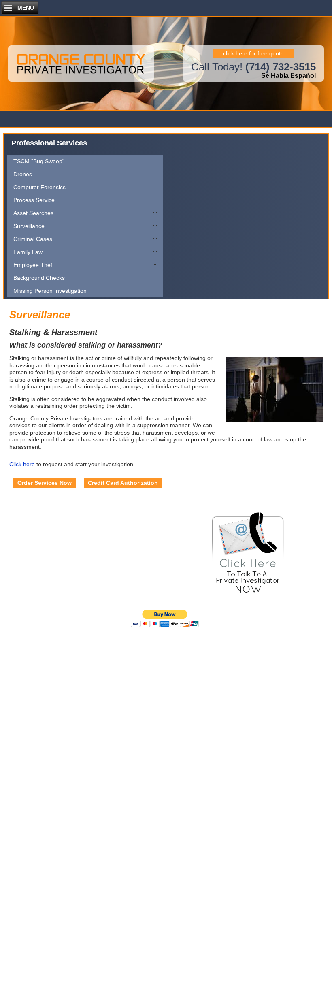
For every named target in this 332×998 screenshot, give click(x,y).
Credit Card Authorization (123, 483)
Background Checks (39, 278)
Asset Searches (33, 213)
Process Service (34, 200)
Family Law (28, 252)
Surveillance (29, 226)
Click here (22, 464)
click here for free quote (253, 53)
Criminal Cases (32, 239)
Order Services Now (44, 483)
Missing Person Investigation (50, 291)
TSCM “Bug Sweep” (38, 161)
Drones (22, 174)
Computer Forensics (39, 187)
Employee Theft (33, 265)
